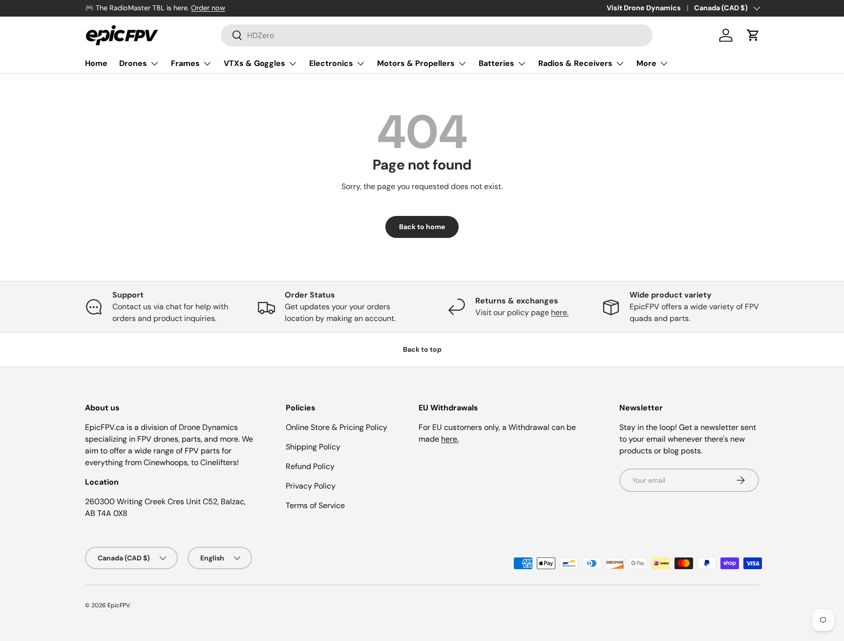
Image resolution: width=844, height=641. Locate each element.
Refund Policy (310, 466)
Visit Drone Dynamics (644, 7)
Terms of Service (315, 505)
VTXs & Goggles (254, 63)
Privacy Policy (311, 486)
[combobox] (437, 35)
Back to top (422, 349)
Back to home (422, 226)
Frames (185, 63)
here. (560, 312)
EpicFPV (118, 605)
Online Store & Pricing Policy (336, 427)
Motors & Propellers (416, 63)
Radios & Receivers (575, 63)
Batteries (496, 63)
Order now (208, 7)
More (646, 63)
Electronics (331, 63)
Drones (133, 63)
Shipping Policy (313, 447)
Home (96, 63)
